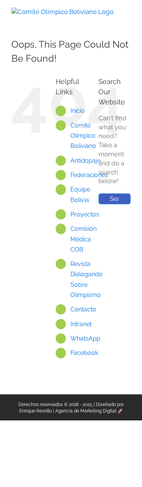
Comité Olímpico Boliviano (83, 135)
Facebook (84, 352)
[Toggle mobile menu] (128, 12)
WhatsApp (85, 338)
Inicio (77, 110)
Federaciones (89, 175)
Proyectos (84, 214)
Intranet (81, 324)
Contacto (83, 309)
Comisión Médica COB (83, 239)
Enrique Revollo (35, 411)
